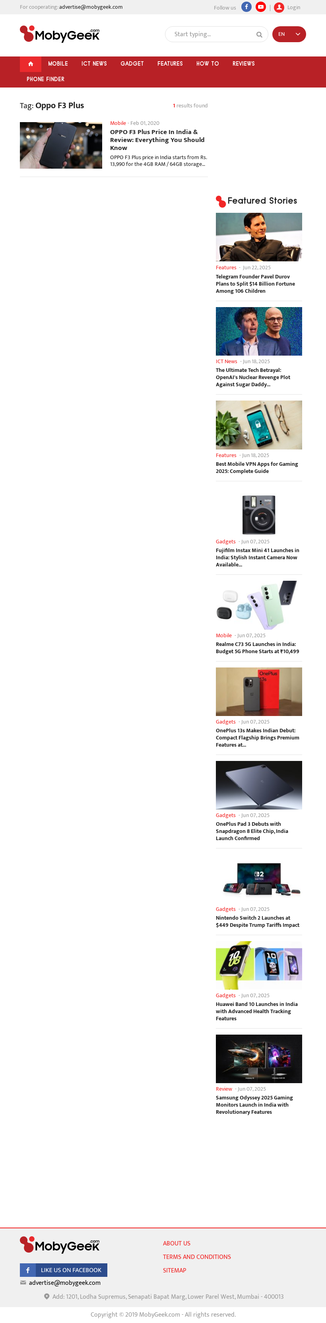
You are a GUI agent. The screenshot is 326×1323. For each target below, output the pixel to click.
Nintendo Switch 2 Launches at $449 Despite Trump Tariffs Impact (257, 921)
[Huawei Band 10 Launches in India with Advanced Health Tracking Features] (259, 965)
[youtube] (261, 7)
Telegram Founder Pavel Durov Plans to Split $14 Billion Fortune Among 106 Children (255, 284)
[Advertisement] (114, 246)
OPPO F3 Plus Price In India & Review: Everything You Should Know (157, 140)
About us (176, 1243)
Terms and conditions (197, 1257)
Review (224, 1088)
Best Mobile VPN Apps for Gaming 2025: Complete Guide (257, 468)
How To (207, 63)
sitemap (174, 1270)
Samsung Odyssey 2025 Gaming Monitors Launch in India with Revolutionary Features (254, 1105)
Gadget (132, 63)
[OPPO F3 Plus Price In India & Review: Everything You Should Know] (61, 145)
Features (170, 63)
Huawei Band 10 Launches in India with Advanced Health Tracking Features (257, 1011)
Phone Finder (45, 79)
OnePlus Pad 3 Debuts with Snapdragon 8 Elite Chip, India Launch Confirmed (252, 831)
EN (281, 34)
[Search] (259, 35)
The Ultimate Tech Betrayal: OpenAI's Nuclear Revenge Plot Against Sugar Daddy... (253, 377)
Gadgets (226, 541)
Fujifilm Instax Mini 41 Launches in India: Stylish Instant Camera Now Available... (257, 557)
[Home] (30, 64)
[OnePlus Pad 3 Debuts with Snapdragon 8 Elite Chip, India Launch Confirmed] (259, 785)
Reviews (244, 63)
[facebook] (63, 1275)
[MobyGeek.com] (59, 34)
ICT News (94, 63)
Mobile (58, 63)
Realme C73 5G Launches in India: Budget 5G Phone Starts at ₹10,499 (257, 648)
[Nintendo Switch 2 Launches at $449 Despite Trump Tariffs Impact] (259, 878)
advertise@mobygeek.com (91, 7)
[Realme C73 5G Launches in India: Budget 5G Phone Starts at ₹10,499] (259, 605)
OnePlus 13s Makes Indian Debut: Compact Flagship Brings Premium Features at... (257, 738)
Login (293, 6)
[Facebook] (246, 7)
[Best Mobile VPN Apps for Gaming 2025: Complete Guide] (259, 425)
